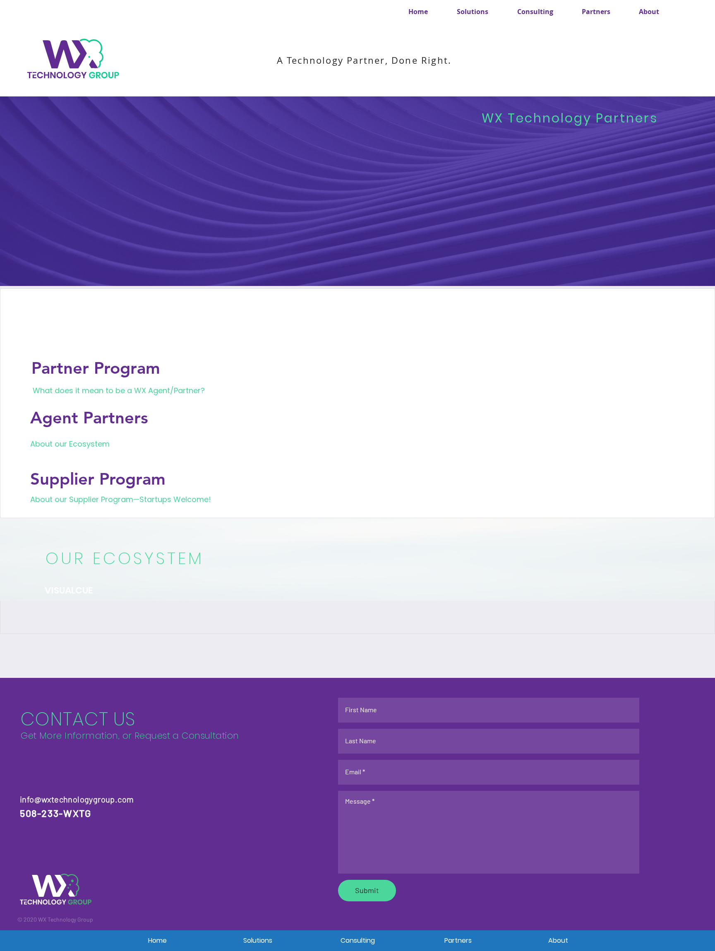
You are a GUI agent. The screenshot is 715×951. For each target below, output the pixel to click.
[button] (535, 12)
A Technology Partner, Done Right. (364, 60)
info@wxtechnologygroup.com (77, 799)
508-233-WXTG (55, 813)
